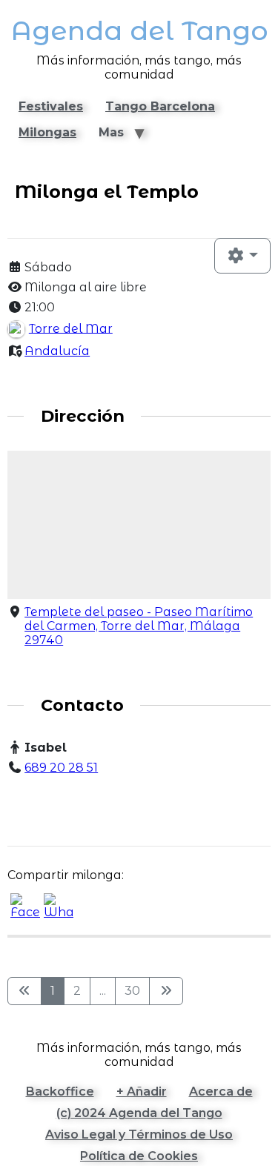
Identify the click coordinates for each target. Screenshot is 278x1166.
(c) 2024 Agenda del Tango (139, 1113)
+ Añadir (141, 1091)
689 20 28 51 (61, 768)
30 (132, 991)
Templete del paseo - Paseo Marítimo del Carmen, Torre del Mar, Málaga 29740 (138, 626)
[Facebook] (22, 796)
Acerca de (221, 1091)
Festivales (51, 106)
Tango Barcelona (160, 106)
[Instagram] (55, 796)
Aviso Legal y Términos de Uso (139, 1134)
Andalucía (57, 351)
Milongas (47, 132)
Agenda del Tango (139, 31)
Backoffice (60, 1091)
